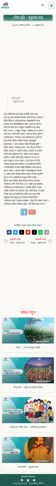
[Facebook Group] (28, 480)
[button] (42, 5)
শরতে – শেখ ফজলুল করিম (28, 347)
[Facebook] (22, 480)
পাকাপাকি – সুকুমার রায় (28, 467)
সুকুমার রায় (39, 25)
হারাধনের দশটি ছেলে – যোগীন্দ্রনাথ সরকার (28, 427)
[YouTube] (34, 480)
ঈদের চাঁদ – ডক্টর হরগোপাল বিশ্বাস (28, 387)
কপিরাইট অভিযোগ (28, 476)
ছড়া (16, 25)
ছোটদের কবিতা (24, 25)
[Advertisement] (28, 58)
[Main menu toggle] (51, 6)
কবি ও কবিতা (38, 483)
